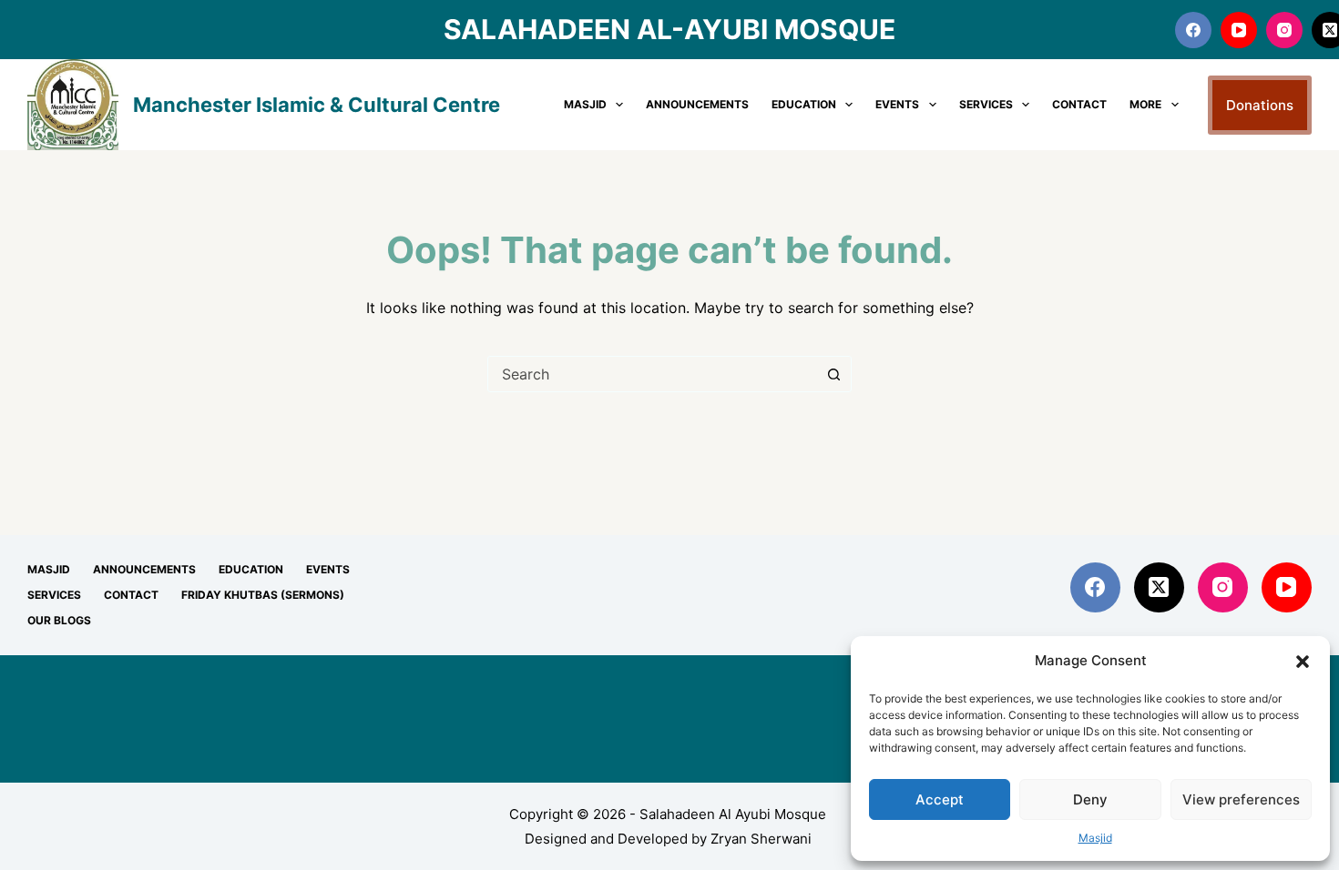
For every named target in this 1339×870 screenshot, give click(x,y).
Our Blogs (59, 620)
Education (804, 104)
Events (897, 104)
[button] (1302, 661)
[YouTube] (1239, 30)
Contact (1079, 104)
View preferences (1241, 799)
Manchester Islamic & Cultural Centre (316, 104)
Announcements (697, 104)
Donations (1259, 105)
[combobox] (652, 374)
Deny (1090, 799)
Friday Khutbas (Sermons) (262, 595)
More (1145, 104)
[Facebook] (1193, 30)
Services (986, 104)
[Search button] (833, 374)
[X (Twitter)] (1159, 587)
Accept (939, 799)
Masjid (1095, 838)
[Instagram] (1284, 30)
